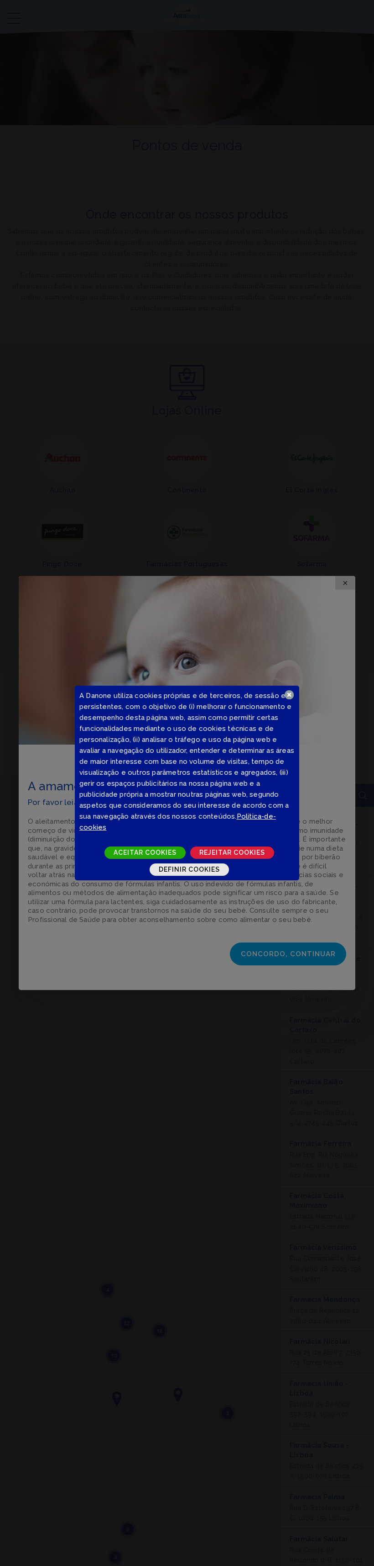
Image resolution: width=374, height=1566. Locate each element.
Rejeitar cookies (232, 852)
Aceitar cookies (145, 852)
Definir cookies (189, 869)
